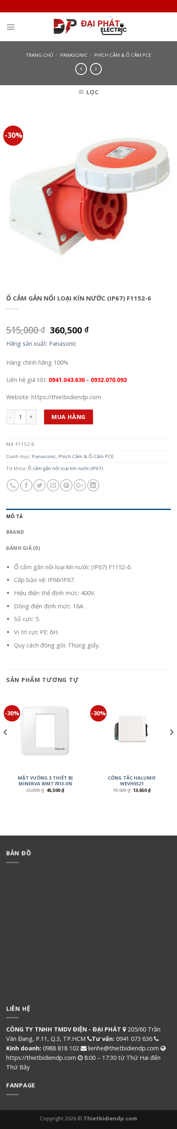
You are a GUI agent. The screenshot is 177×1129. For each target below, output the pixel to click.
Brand (15, 532)
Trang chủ (39, 55)
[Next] (171, 749)
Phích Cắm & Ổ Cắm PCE (122, 55)
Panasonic (74, 55)
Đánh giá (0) (23, 548)
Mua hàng (68, 417)
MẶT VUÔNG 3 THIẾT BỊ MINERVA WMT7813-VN (45, 781)
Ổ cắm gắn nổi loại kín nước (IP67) (65, 468)
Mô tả (14, 516)
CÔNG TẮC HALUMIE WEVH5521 (132, 781)
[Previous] (6, 749)
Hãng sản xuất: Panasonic (41, 343)
